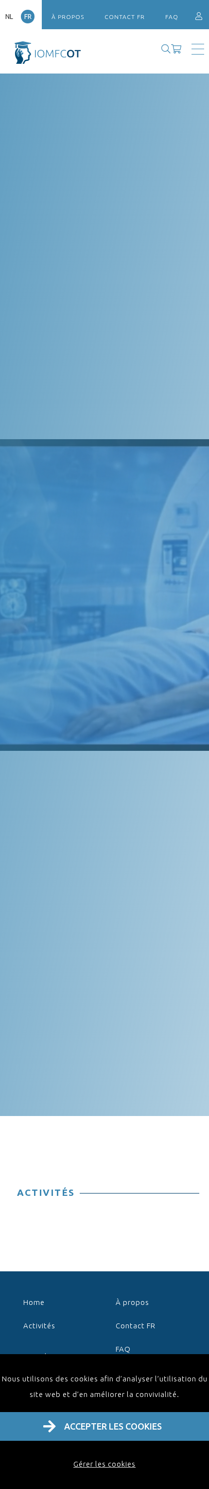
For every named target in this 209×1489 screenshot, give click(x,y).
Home (34, 1302)
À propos (68, 17)
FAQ (171, 17)
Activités (39, 1325)
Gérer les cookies (104, 1464)
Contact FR (124, 17)
